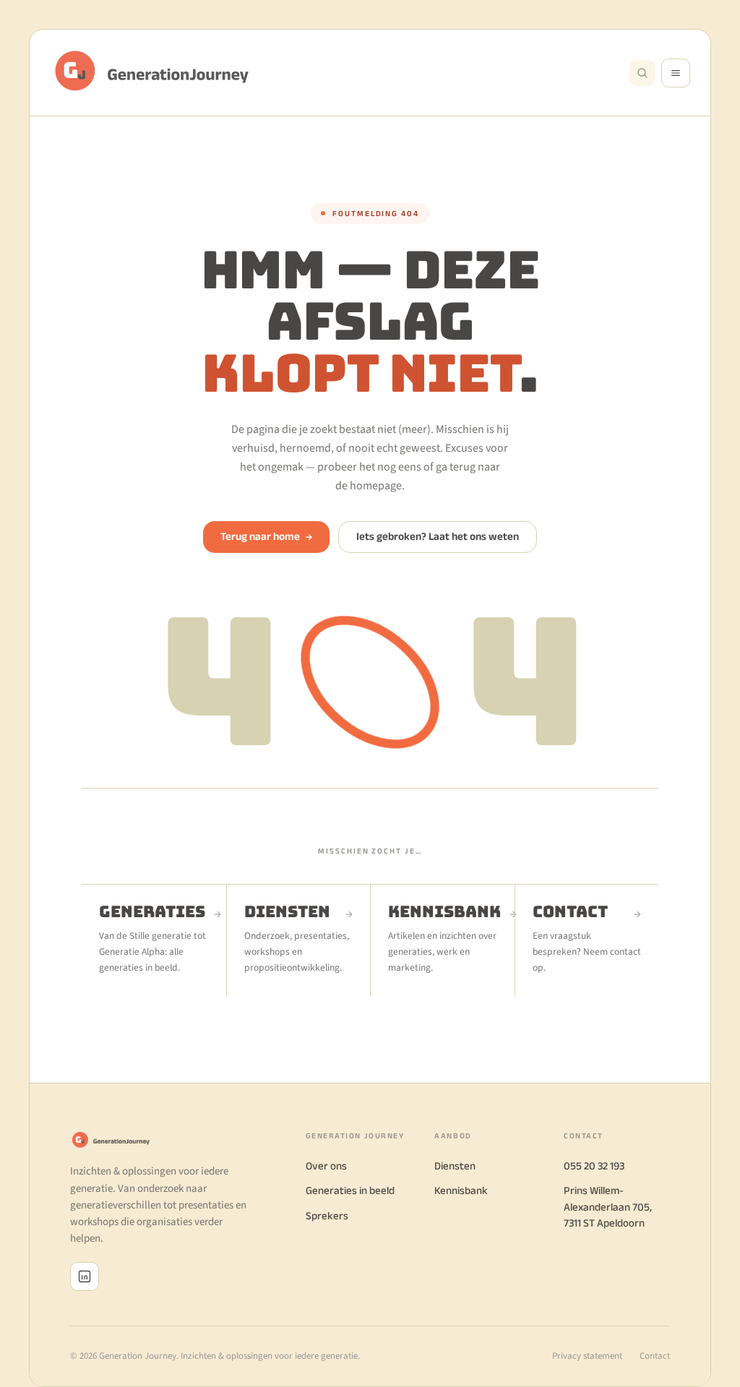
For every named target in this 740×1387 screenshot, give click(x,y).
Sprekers (327, 1215)
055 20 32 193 (594, 1165)
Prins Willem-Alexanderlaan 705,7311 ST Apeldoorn (608, 1206)
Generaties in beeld (350, 1190)
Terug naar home (266, 536)
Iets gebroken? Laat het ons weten (437, 536)
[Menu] (675, 73)
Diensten (455, 1165)
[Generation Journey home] (158, 73)
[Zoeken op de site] (642, 73)
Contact (655, 1355)
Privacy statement (587, 1355)
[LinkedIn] (84, 1276)
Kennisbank (461, 1190)
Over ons (326, 1165)
